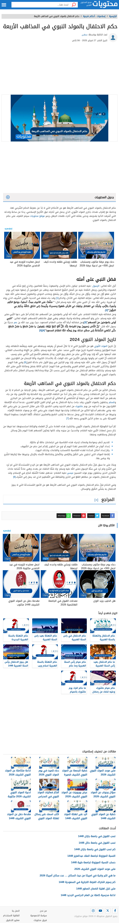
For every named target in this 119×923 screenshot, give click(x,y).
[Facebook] (114, 910)
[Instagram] (93, 910)
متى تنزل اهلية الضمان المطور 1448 (95, 888)
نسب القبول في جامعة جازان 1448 (96, 836)
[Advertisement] (59, 69)
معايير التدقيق (13, 920)
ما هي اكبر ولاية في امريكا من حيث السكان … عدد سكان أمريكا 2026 (77, 875)
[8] (14, 477)
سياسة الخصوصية (38, 916)
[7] (67, 418)
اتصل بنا (16, 911)
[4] (43, 330)
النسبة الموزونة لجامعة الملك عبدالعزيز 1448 (91, 855)
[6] (25, 362)
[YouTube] (100, 910)
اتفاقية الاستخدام (11, 916)
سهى (84, 35)
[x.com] (107, 910)
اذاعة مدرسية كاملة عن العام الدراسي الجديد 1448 (88, 895)
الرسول (95, 286)
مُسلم (112, 402)
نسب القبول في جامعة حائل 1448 (97, 842)
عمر (16, 322)
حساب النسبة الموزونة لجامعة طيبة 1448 (93, 862)
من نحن (43, 911)
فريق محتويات (40, 920)
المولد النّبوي (100, 346)
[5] (40, 330)
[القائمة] (4, 4)
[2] (106, 310)
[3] (85, 322)
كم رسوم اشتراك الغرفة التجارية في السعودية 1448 (87, 882)
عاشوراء (79, 406)
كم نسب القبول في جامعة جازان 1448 (94, 849)
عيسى (70, 473)
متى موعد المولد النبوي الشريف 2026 (94, 869)
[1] (57, 298)
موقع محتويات (37, 216)
